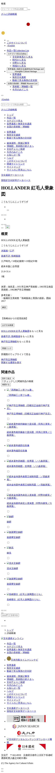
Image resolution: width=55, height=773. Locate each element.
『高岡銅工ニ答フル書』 (19, 395)
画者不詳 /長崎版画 (10, 256)
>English (11, 45)
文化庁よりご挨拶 (16, 149)
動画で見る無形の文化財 (24, 80)
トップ (10, 115)
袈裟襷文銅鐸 (13, 537)
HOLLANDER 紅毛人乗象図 (15, 331)
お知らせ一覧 (13, 155)
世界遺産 (16, 74)
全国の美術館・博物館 (22, 83)
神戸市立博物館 (9, 341)
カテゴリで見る (17, 54)
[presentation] (3, 381)
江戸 (12, 250)
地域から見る (19, 66)
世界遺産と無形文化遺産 (26, 70)
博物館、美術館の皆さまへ (20, 146)
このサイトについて (17, 43)
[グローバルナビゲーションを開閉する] (2, 95)
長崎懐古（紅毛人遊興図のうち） (24, 599)
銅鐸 (9, 522)
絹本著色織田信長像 (17, 450)
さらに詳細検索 (9, 14)
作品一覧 (18, 50)
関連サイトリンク (16, 164)
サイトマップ (13, 167)
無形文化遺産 (19, 77)
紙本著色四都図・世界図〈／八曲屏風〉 (27, 466)
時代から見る (19, 60)
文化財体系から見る (22, 57)
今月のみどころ (20, 89)
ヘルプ (10, 158)
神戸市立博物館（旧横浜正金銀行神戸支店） (29, 413)
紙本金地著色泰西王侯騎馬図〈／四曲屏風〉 (29, 485)
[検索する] (29, 9)
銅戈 (9, 553)
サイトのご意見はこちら (19, 170)
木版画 (4, 250)
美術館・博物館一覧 (22, 86)
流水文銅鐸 (12, 568)
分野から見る (19, 63)
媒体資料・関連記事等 (18, 143)
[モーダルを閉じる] (2, 768)
